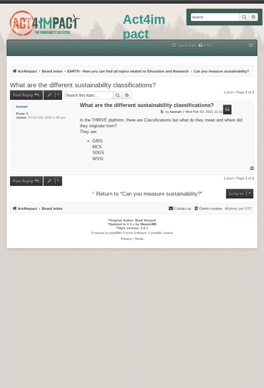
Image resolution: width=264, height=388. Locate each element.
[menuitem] (204, 46)
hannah (22, 106)
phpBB (115, 233)
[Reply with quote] (227, 109)
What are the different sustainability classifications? (83, 85)
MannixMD (148, 224)
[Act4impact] (61, 22)
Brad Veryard (145, 220)
